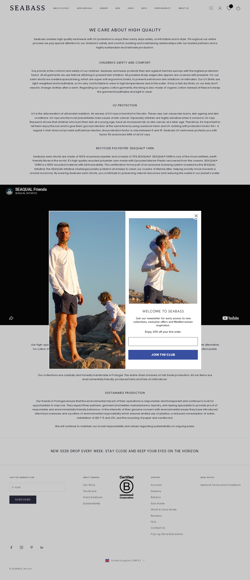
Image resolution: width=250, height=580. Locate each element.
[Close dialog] (196, 215)
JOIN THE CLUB (163, 354)
